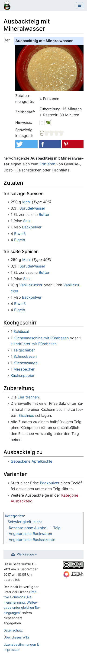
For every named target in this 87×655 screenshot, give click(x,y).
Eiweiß (20, 233)
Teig (57, 527)
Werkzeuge (25, 554)
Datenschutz (13, 630)
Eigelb (19, 239)
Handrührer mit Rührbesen (34, 343)
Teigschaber (24, 350)
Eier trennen (28, 397)
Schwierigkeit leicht (25, 521)
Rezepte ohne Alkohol (28, 527)
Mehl (26, 202)
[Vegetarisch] (48, 122)
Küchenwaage (25, 363)
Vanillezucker (30, 285)
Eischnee (26, 415)
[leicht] (51, 132)
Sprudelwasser (32, 208)
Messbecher (24, 369)
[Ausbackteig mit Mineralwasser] (49, 68)
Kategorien (14, 516)
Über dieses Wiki (16, 637)
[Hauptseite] (7, 6)
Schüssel (21, 331)
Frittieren (47, 164)
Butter (44, 214)
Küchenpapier (22, 375)
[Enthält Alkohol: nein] (42, 122)
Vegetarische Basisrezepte (32, 539)
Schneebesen (25, 356)
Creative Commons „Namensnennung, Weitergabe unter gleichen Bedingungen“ (21, 602)
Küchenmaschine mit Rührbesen (41, 338)
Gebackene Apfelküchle (31, 461)
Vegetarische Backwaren (30, 533)
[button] (26, 144)
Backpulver (32, 227)
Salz (27, 220)
